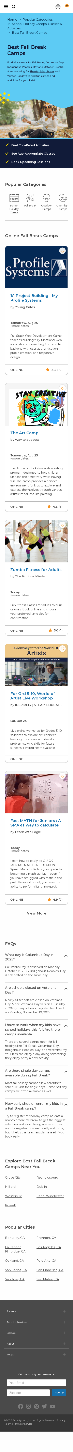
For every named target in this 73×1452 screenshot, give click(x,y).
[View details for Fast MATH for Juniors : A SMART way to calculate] (36, 792)
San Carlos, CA (16, 1270)
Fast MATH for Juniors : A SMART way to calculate (35, 823)
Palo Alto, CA (46, 1260)
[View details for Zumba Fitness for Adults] (36, 541)
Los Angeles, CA (48, 1247)
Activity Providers (17, 1322)
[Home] (37, 6)
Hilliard (10, 1187)
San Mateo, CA (47, 1279)
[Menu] (6, 6)
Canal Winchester (50, 1196)
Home (12, 19)
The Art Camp (24, 433)
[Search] (13, 6)
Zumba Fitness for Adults (35, 570)
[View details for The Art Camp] (36, 404)
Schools (11, 1332)
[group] (36, 310)
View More (36, 913)
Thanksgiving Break (42, 71)
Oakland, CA (14, 1260)
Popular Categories (38, 19)
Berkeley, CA (15, 1238)
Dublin (41, 1187)
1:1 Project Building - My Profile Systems (34, 298)
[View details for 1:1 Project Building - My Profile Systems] (36, 267)
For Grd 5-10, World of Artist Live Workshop (32, 696)
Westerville (13, 1196)
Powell (10, 1205)
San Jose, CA (15, 1279)
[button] (62, 251)
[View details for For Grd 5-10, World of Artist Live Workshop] (36, 665)
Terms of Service (23, 1423)
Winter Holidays (17, 76)
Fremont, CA (46, 1238)
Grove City (12, 1177)
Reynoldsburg (47, 1177)
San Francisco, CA (49, 1270)
